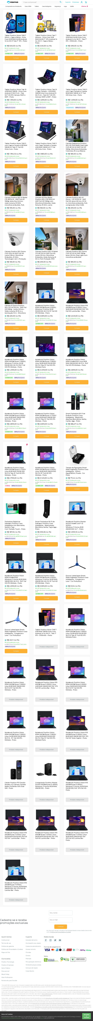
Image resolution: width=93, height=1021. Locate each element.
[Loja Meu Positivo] (13, 2)
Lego (65, 6)
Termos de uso (6, 943)
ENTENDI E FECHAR (86, 1016)
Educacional (5, 971)
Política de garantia (7, 946)
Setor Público (5, 968)
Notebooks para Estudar (9, 980)
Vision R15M (28, 6)
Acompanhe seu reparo (33, 943)
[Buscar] (60, 2)
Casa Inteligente (46, 6)
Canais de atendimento (33, 946)
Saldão (72, 6)
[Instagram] (50, 940)
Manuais (28, 958)
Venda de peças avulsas (33, 965)
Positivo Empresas (7, 965)
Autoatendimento (31, 940)
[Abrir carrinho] (85, 2)
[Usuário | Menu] (82, 2)
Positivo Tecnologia (7, 962)
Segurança (58, 6)
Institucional (5, 940)
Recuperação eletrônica (33, 962)
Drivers (28, 955)
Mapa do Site (5, 952)
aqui (42, 1018)
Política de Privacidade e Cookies (61, 932)
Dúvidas (28, 952)
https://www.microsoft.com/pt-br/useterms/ (57, 998)
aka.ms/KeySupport (47, 993)
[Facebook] (46, 940)
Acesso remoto (31, 949)
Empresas (75, 2)
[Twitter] (55, 940)
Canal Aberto (30, 971)
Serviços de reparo (32, 968)
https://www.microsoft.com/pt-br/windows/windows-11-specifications (51, 1003)
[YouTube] (60, 940)
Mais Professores (7, 977)
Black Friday (5, 974)
